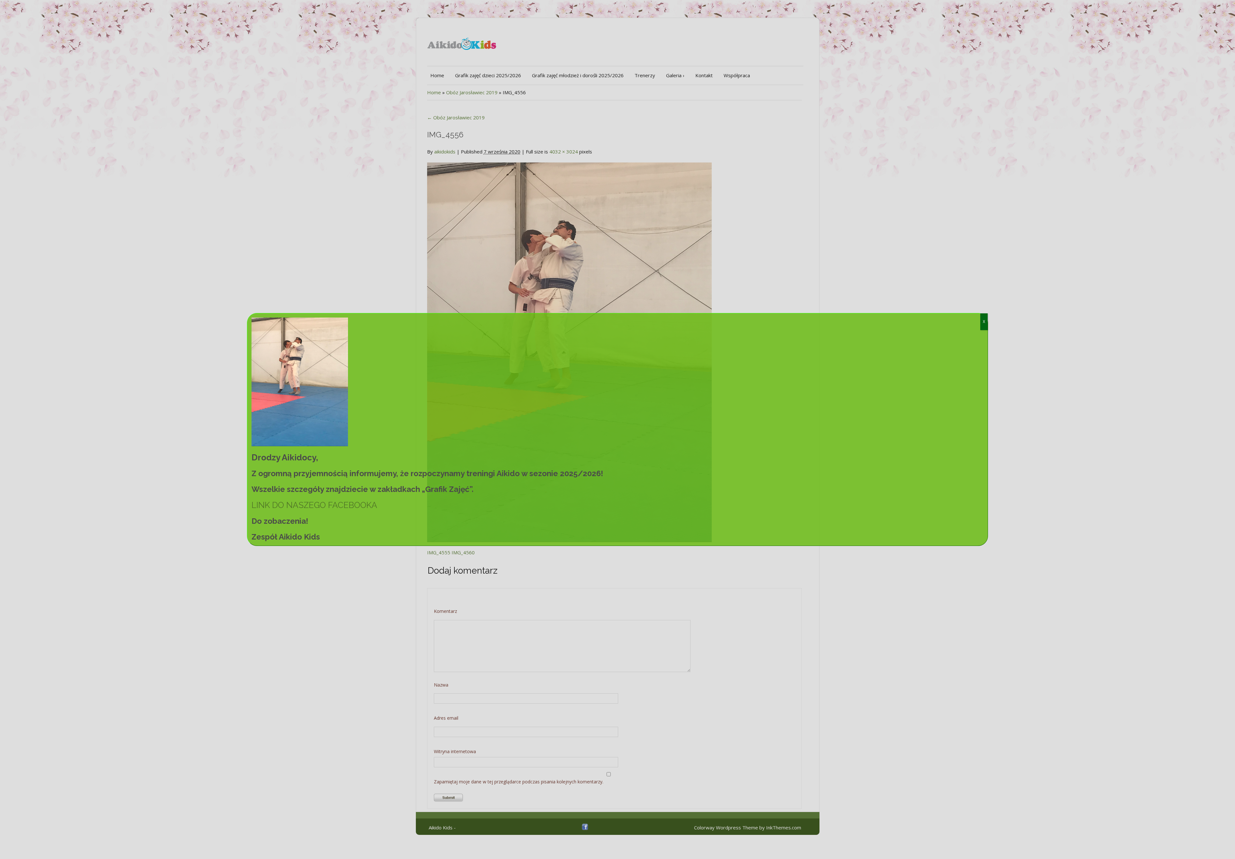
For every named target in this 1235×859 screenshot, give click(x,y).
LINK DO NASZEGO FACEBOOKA (314, 505)
